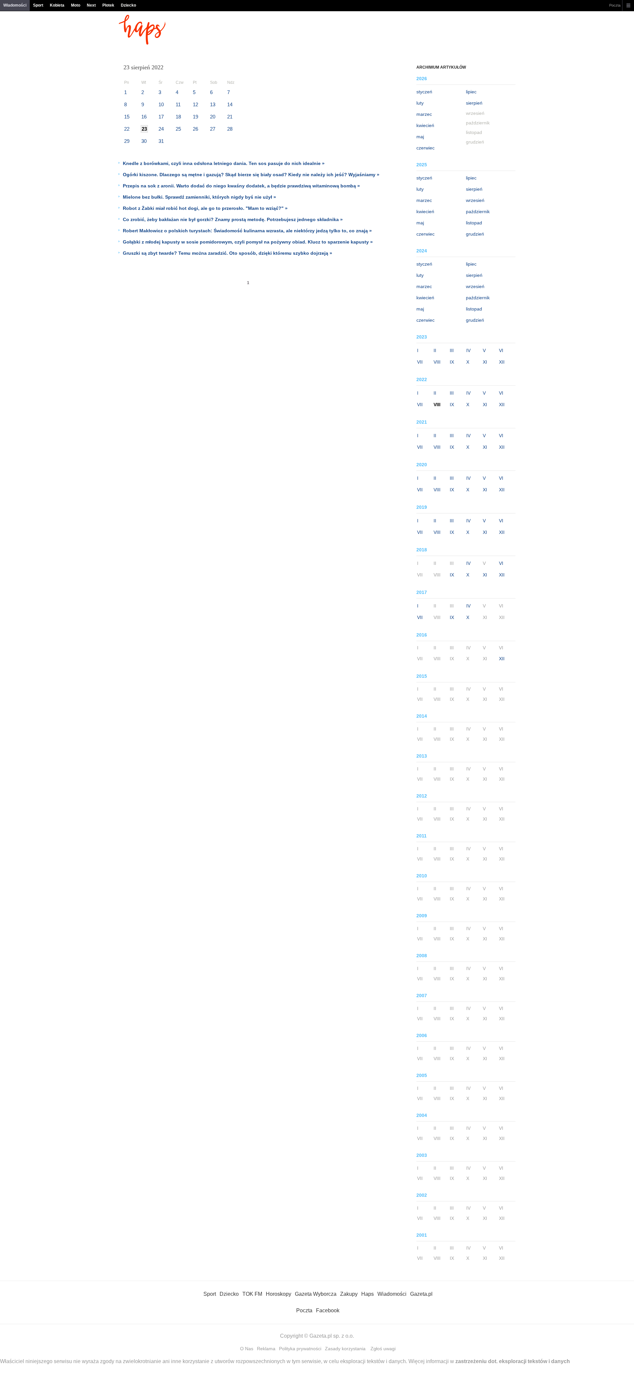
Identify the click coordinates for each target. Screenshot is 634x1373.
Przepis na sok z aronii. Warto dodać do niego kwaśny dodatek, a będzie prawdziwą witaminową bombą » (241, 185)
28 (229, 129)
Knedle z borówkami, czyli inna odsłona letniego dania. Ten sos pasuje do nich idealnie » (224, 163)
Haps (367, 1294)
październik (478, 211)
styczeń (424, 91)
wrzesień (475, 200)
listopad (474, 222)
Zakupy (349, 1294)
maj (420, 136)
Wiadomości (14, 5)
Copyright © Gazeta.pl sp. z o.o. (317, 1336)
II (435, 350)
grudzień (475, 234)
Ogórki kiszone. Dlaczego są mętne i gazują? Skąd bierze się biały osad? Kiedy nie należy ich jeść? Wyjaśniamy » (251, 174)
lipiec (471, 91)
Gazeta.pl (421, 1294)
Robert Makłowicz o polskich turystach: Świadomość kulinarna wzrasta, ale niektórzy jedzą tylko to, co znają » (247, 230)
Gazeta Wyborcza (315, 1294)
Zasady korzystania (345, 1348)
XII (502, 362)
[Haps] (142, 43)
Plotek (108, 5)
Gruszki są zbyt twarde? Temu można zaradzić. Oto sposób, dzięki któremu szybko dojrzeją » (227, 253)
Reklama (266, 1348)
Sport (38, 5)
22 (126, 129)
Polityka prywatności (300, 1348)
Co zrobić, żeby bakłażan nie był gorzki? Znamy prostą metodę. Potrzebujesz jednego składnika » (233, 219)
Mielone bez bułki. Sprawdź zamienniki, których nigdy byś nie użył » (199, 197)
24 (161, 129)
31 (161, 141)
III (452, 350)
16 (144, 116)
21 (229, 116)
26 (195, 129)
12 (195, 104)
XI (485, 362)
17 (161, 116)
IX (452, 362)
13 (212, 104)
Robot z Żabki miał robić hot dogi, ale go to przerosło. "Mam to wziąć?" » (205, 208)
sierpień (474, 103)
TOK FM (252, 1294)
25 (178, 129)
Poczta (614, 5)
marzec (424, 114)
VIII (437, 362)
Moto (75, 5)
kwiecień (425, 125)
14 (229, 104)
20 (212, 116)
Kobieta (57, 5)
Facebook (327, 1310)
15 (126, 116)
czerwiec (425, 147)
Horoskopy (278, 1294)
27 (212, 129)
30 (144, 141)
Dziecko (128, 5)
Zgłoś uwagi (383, 1348)
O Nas (246, 1348)
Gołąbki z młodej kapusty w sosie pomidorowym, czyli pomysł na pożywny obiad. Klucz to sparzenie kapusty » (248, 242)
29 (126, 141)
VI (501, 350)
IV (468, 350)
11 (178, 104)
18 (178, 116)
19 (195, 116)
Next (91, 5)
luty (420, 103)
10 (161, 104)
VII (420, 362)
